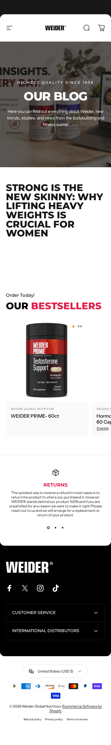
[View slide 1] (48, 527)
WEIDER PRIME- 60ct (35, 416)
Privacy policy (54, 719)
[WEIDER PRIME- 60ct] (47, 360)
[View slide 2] (55, 527)
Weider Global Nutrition (32, 409)
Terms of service (77, 719)
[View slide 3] (62, 527)
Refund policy (32, 719)
